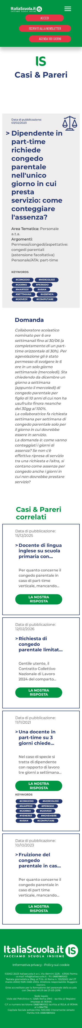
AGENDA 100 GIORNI (50, 39)
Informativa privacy (27, 965)
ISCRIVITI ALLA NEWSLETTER (45, 28)
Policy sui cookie (56, 965)
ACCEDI (45, 18)
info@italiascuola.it (35, 976)
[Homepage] (26, 9)
